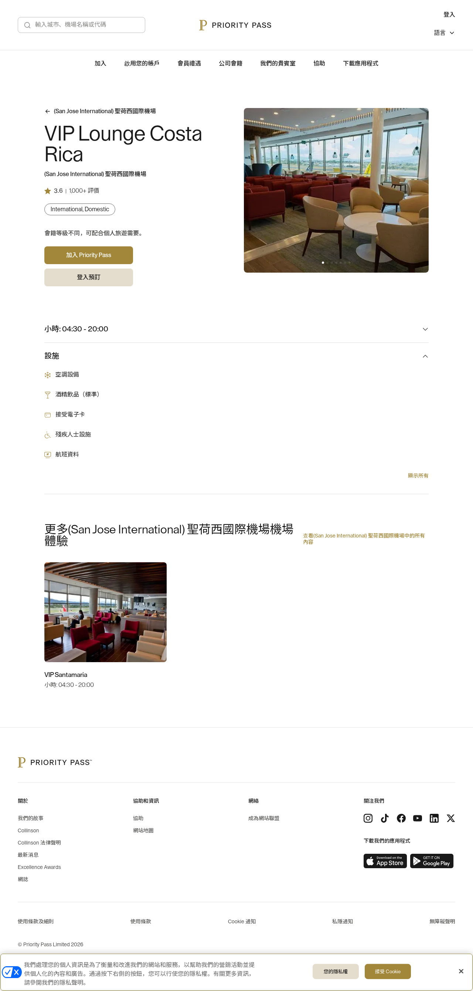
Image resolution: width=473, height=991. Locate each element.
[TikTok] (384, 818)
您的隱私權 (336, 971)
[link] (385, 861)
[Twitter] (450, 818)
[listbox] (444, 34)
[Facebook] (401, 818)
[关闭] (461, 971)
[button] (323, 263)
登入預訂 (89, 277)
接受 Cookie (388, 971)
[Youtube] (417, 818)
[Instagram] (368, 818)
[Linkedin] (434, 818)
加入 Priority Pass (88, 255)
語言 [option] (440, 33)
